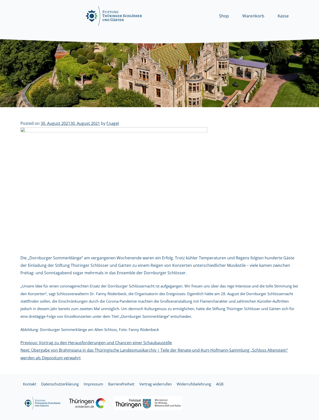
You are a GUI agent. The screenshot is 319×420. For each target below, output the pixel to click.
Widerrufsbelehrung (194, 383)
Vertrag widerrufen (155, 383)
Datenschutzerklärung (60, 383)
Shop (224, 16)
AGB (220, 383)
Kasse (283, 16)
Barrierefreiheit (121, 383)
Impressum (93, 383)
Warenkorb (253, 16)
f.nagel (112, 123)
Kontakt (29, 383)
